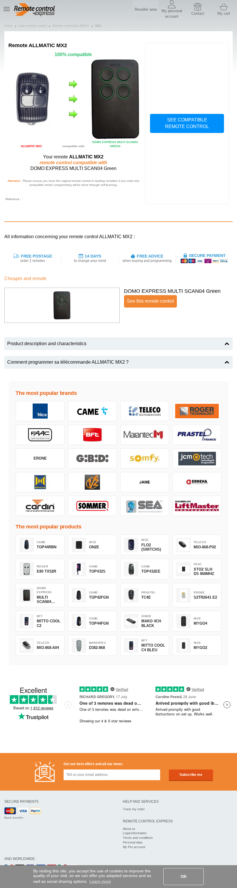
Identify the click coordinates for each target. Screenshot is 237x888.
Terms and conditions (138, 837)
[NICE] (40, 411)
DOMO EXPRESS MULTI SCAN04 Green (172, 291)
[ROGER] (197, 411)
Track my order (134, 809)
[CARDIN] (40, 506)
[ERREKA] (197, 482)
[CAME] (92, 411)
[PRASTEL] (197, 435)
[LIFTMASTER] (197, 506)
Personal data (132, 842)
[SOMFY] (144, 458)
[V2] (92, 482)
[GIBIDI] (92, 458)
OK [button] (184, 876)
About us (129, 828)
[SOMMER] (92, 506)
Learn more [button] (100, 881)
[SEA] (144, 506)
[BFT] (92, 435)
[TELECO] (144, 411)
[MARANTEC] (144, 435)
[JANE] (144, 482)
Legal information (135, 833)
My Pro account (134, 847)
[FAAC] (40, 435)
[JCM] (197, 458)
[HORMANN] (40, 482)
